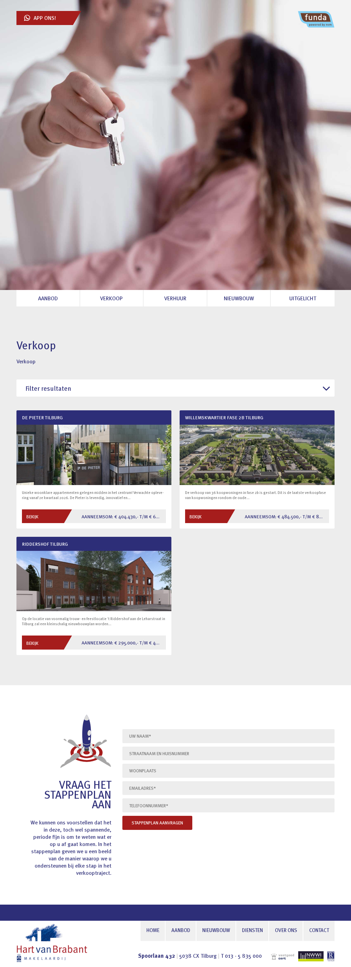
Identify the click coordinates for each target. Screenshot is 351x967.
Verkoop (111, 299)
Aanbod (180, 930)
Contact (319, 930)
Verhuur (175, 299)
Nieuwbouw (216, 930)
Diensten (252, 930)
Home (152, 930)
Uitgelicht (302, 299)
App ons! (45, 18)
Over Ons (286, 930)
